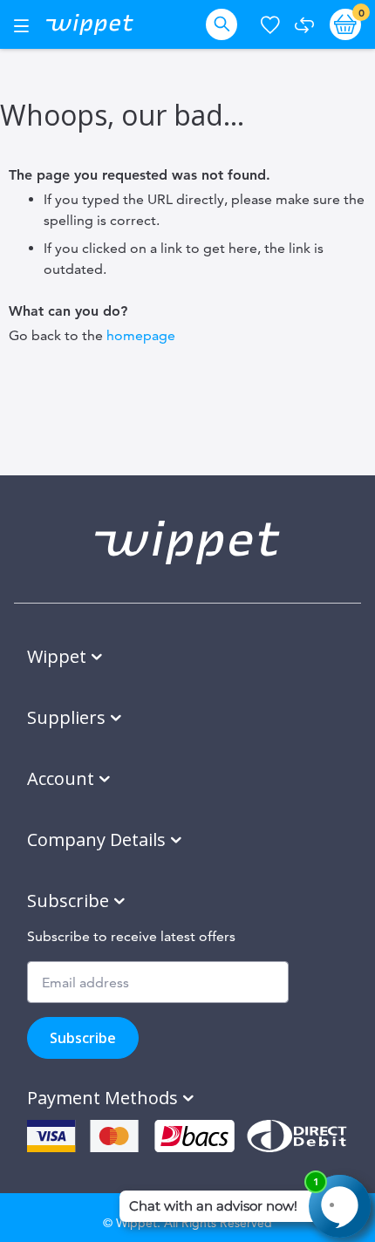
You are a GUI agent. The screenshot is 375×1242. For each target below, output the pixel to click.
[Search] (225, 24)
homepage (140, 335)
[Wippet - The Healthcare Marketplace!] (89, 24)
